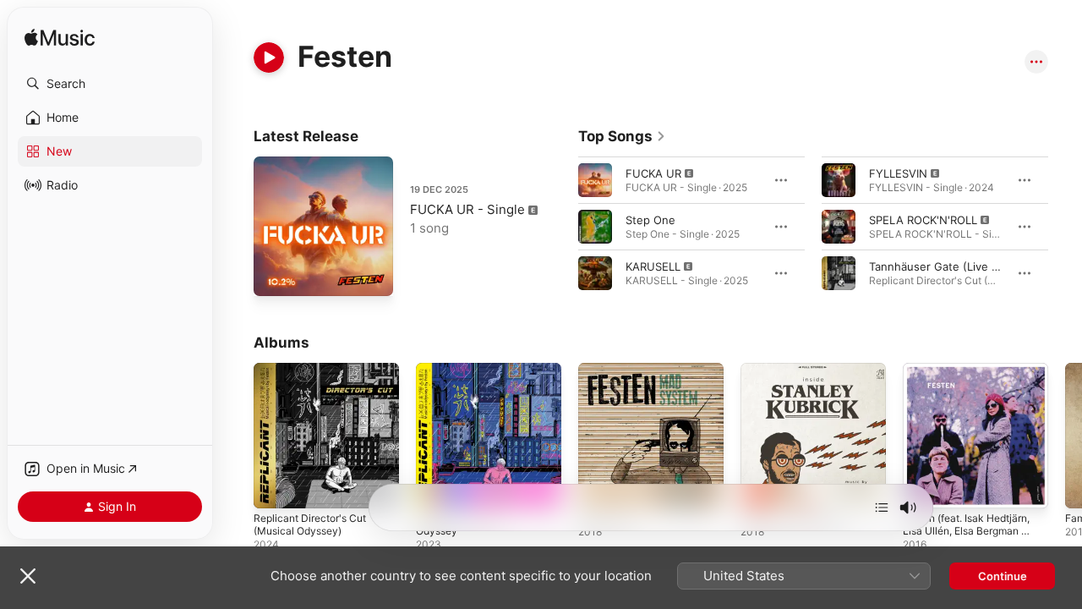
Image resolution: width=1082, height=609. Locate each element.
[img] (60, 38)
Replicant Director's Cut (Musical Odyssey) (316, 376)
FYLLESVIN (898, 173)
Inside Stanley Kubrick (798, 369)
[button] (110, 83)
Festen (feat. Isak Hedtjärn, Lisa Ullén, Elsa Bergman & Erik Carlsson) (975, 383)
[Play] (269, 57)
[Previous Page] (561, 227)
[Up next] (882, 507)
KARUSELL (653, 266)
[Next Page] (1065, 227)
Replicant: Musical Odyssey (488, 369)
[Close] (28, 576)
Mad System (610, 369)
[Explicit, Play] (595, 180)
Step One (650, 220)
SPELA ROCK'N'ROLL (923, 220)
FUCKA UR (653, 173)
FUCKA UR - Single (467, 209)
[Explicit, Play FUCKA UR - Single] (274, 275)
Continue (1002, 576)
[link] (622, 136)
